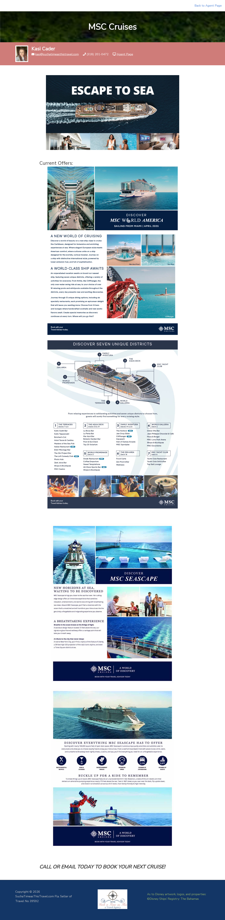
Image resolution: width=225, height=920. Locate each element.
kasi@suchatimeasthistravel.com (57, 54)
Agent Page (125, 54)
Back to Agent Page (208, 6)
